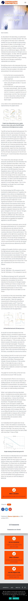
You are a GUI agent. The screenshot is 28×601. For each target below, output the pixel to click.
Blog (9, 504)
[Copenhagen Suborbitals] (9, 2)
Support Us (5, 587)
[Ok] (26, 595)
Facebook (22, 588)
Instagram (25, 588)
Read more (15, 598)
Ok (10, 598)
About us (18, 587)
